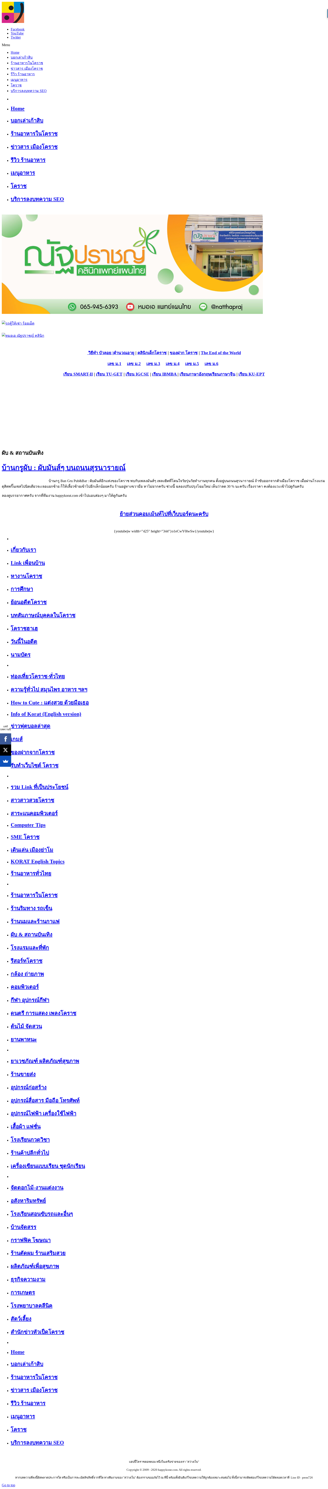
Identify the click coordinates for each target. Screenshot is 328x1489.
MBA (172, 374)
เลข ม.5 (192, 363)
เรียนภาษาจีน (223, 374)
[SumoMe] (5, 761)
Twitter (16, 37)
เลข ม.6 (211, 363)
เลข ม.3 (153, 363)
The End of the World (221, 352)
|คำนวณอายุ (122, 352)
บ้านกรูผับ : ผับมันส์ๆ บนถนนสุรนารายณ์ (64, 468)
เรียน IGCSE (137, 374)
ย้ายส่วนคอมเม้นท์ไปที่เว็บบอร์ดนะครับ (164, 514)
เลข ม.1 (114, 363)
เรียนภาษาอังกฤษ (195, 374)
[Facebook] (5, 738)
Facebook (18, 29)
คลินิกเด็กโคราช (152, 352)
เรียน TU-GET (109, 374)
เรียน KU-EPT (252, 374)
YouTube (17, 33)
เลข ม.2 (134, 363)
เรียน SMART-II (78, 374)
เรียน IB (159, 374)
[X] (5, 750)
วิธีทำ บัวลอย (99, 352)
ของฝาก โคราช (184, 352)
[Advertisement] (164, 413)
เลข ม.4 (173, 363)
